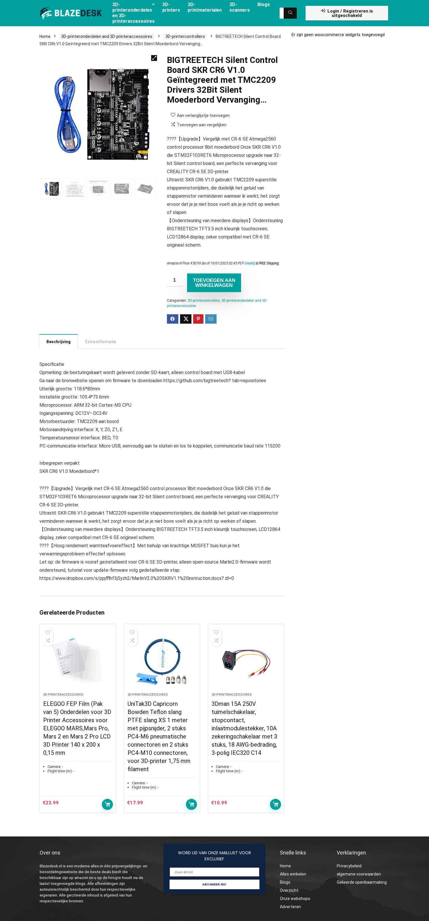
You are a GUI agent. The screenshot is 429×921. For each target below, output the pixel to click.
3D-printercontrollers (185, 36)
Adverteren (290, 906)
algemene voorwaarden (359, 874)
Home (44, 36)
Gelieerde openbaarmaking (362, 882)
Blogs (285, 882)
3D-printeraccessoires (63, 695)
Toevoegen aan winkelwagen (214, 283)
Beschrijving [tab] (58, 341)
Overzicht (289, 890)
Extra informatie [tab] (101, 341)
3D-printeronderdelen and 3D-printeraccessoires (106, 36)
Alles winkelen (293, 874)
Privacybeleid (349, 866)
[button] (154, 58)
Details (249, 263)
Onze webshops (295, 898)
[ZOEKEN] (290, 13)
